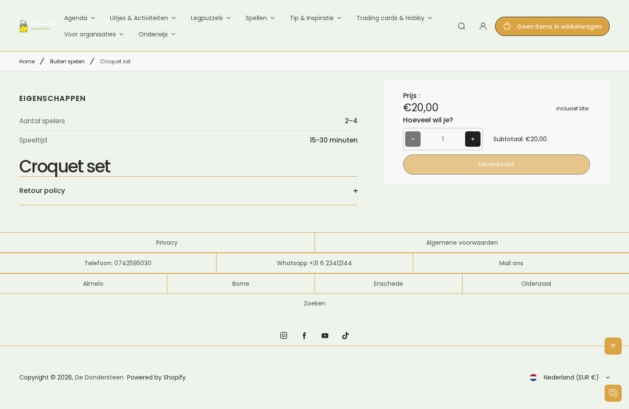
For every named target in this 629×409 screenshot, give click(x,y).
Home (27, 61)
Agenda (75, 18)
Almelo (93, 283)
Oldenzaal (536, 283)
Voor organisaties (90, 34)
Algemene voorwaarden (462, 242)
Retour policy (42, 191)
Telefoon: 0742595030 (117, 263)
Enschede (388, 283)
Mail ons (511, 263)
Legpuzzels (207, 18)
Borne (240, 283)
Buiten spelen (67, 61)
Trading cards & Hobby (390, 18)
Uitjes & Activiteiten (139, 18)
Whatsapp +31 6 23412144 (314, 263)
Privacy (167, 242)
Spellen (256, 18)
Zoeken (315, 303)
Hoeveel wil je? (428, 120)
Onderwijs (153, 34)
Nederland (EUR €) (571, 377)
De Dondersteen (99, 377)
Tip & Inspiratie (312, 18)
